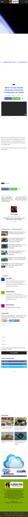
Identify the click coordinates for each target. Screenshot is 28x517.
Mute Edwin (9, 278)
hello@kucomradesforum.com (14, 502)
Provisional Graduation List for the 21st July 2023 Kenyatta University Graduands (16, 240)
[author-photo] (14, 212)
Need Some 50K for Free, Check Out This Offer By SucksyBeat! (21, 198)
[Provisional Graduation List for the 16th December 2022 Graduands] (4, 246)
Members (6, 513)
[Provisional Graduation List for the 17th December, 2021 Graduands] (4, 252)
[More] (22, 98)
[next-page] (4, 270)
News (6, 63)
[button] (2, 2)
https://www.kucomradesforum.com (14, 216)
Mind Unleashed (6, 439)
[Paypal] (15, 221)
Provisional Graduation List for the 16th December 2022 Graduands (16, 246)
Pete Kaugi (9, 95)
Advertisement (15, 513)
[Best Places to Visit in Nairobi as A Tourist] (7, 436)
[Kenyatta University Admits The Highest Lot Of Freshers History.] (4, 259)
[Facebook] (13, 221)
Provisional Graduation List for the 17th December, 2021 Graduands (16, 252)
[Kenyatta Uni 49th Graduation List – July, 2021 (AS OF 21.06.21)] (4, 265)
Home (2, 63)
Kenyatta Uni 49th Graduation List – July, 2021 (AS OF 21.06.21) (16, 265)
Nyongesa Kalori (10, 291)
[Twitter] (19, 506)
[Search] (26, 2)
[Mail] (15, 506)
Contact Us (22, 513)
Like (25, 361)
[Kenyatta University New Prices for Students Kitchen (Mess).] (4, 233)
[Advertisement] (14, 18)
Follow (24, 364)
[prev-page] (2, 270)
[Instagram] (12, 506)
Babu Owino (7, 183)
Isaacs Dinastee (10, 304)
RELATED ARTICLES (5, 229)
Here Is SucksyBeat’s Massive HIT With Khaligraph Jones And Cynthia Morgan (7, 199)
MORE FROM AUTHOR (17, 229)
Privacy (10, 513)
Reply (7, 287)
